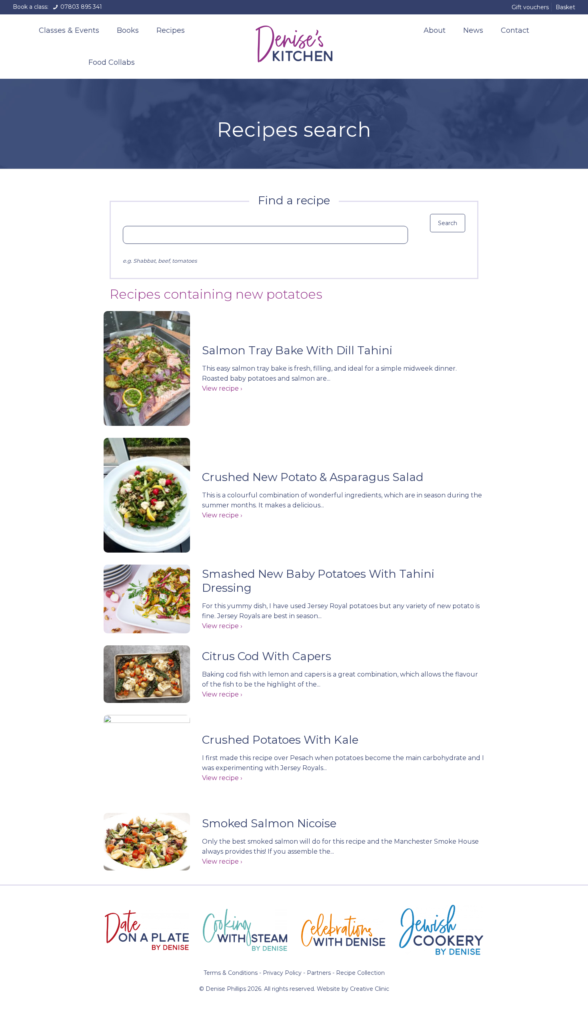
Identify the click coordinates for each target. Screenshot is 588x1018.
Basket (565, 7)
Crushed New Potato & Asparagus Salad (313, 477)
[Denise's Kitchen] (294, 42)
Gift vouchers (530, 7)
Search (447, 223)
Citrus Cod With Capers (266, 656)
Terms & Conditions (231, 972)
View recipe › (222, 388)
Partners (319, 972)
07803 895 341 (80, 6)
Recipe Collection (360, 972)
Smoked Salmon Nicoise (269, 823)
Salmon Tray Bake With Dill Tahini (297, 350)
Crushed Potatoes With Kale (280, 740)
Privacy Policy (282, 972)
